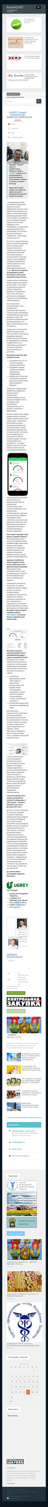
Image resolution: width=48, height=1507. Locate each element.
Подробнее (11, 1483)
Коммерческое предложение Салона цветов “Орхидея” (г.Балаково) (31, 40)
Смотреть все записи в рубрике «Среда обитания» (24, 1117)
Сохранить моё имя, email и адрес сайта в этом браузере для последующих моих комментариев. (17, 981)
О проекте (10, 1489)
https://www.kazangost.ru (21, 1156)
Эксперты (18, 120)
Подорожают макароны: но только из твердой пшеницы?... (22, 1295)
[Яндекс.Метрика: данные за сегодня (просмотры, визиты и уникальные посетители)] (12, 1498)
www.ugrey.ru (14, 907)
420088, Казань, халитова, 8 (23, 1131)
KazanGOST (15, 7)
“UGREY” (12, 173)
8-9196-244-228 (17, 1149)
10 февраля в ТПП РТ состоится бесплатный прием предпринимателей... (23, 1345)
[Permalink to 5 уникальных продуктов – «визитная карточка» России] (24, 1025)
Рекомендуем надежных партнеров (17, 1496)
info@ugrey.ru (20, 905)
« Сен (11, 1401)
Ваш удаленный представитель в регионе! (29, 20)
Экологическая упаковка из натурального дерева (32, 57)
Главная (16, 1489)
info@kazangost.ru (18, 1142)
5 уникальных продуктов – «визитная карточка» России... (22, 1263)
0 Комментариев (17, 137)
